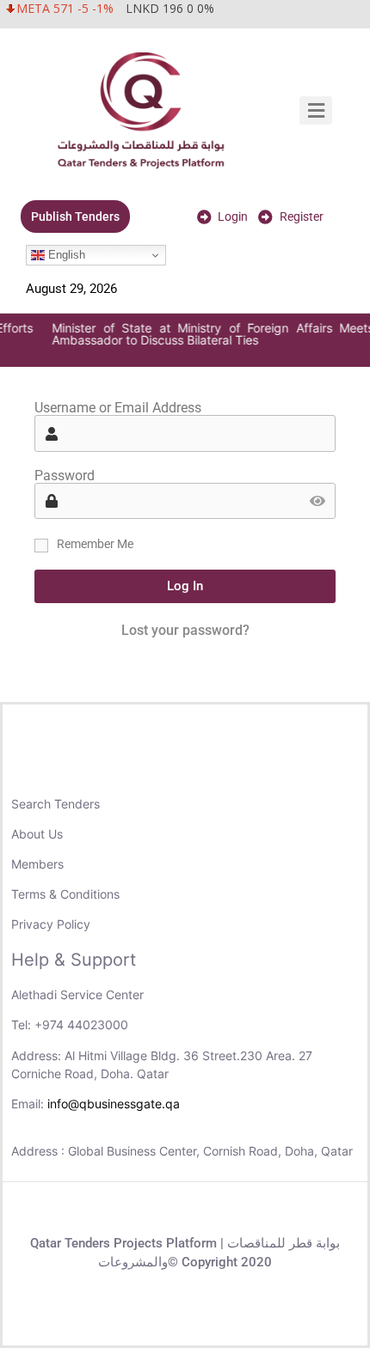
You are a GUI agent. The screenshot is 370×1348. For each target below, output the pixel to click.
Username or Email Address (117, 408)
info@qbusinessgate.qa (113, 1103)
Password (64, 476)
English (65, 254)
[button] (316, 110)
